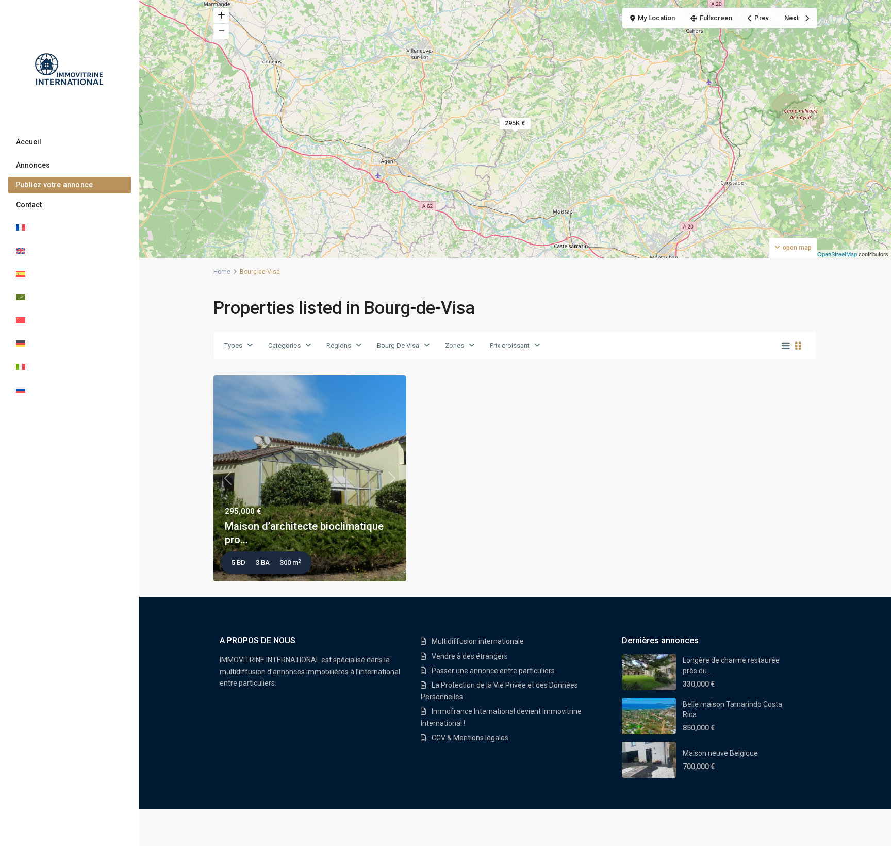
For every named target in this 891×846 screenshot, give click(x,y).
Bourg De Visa (398, 345)
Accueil (28, 142)
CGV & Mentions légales (470, 738)
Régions (338, 345)
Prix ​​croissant (510, 345)
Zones (454, 345)
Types (233, 345)
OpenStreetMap (837, 254)
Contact (29, 205)
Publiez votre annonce (54, 185)
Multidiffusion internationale (478, 641)
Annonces (33, 165)
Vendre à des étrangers (470, 656)
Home (221, 271)
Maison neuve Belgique (720, 753)
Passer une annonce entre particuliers (493, 670)
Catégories (284, 345)
